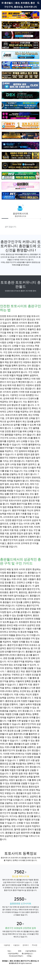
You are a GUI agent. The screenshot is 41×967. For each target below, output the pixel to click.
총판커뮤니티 (20, 734)
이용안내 (16, 945)
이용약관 (7, 945)
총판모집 (21, 655)
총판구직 (13, 592)
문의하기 (26, 945)
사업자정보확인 (13, 953)
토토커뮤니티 (11, 880)
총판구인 (7, 750)
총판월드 (20, 793)
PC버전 (34, 945)
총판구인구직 (13, 648)
